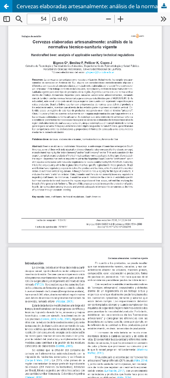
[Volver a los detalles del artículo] (6, 6)
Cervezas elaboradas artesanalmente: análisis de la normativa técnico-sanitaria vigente (93, 6)
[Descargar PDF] (164, 6)
